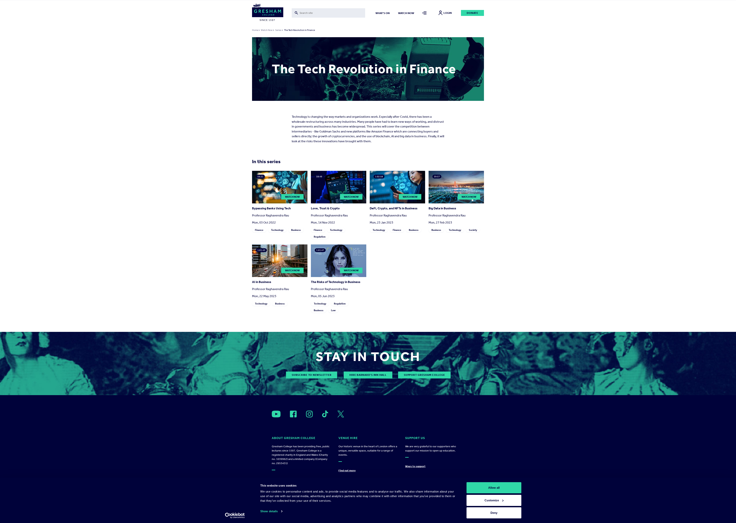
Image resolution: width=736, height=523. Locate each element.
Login (448, 13)
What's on (382, 13)
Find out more (347, 470)
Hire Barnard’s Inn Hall (367, 375)
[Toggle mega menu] (424, 13)
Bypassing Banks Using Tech (271, 208)
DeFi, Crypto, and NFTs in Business (393, 208)
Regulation (319, 236)
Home (255, 30)
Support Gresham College (424, 375)
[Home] (267, 13)
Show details (269, 511)
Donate (472, 13)
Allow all (494, 487)
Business (296, 230)
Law (333, 310)
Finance (259, 230)
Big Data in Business (442, 208)
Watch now (406, 13)
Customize (492, 500)
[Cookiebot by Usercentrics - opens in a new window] (235, 515)
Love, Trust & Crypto (325, 208)
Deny (493, 512)
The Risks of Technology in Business (335, 282)
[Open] (276, 414)
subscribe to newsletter (311, 375)
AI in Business (261, 282)
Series (278, 30)
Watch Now (267, 30)
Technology (277, 230)
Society (473, 230)
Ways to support (415, 466)
